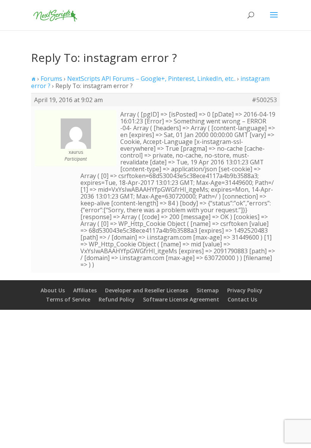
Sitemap (207, 290)
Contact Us (242, 299)
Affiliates (85, 290)
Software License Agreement (181, 299)
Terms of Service (68, 299)
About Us (53, 290)
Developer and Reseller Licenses (146, 290)
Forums (51, 78)
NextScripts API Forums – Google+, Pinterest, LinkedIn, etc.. (151, 78)
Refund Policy (117, 299)
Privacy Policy (244, 290)
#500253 (264, 99)
